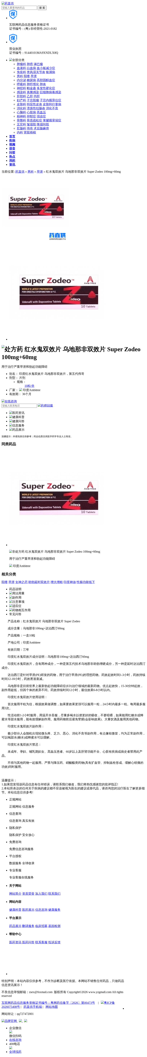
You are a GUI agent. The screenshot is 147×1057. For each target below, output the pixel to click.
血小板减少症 (46, 68)
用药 (12, 160)
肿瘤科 (21, 64)
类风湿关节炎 (36, 72)
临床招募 (41, 926)
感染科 (21, 92)
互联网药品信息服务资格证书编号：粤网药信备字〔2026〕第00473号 (48, 1002)
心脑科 (21, 112)
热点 (12, 156)
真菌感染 (33, 92)
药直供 (19, 171)
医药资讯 (15, 942)
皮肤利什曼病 (52, 104)
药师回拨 (47, 405)
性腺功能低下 (86, 582)
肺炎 (43, 84)
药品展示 (15, 926)
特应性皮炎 (34, 104)
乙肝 (30, 96)
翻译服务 (28, 926)
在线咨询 (11, 401)
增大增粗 (57, 582)
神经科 (21, 88)
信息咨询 (41, 909)
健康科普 (15, 909)
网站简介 (15, 893)
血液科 (21, 68)
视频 (12, 144)
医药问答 (28, 942)
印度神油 (70, 582)
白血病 (31, 68)
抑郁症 (31, 116)
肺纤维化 (33, 84)
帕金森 (31, 88)
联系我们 (54, 893)
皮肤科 (21, 104)
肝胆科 (21, 96)
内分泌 (21, 80)
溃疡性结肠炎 (36, 108)
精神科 (21, 116)
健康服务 (54, 909)
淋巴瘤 (38, 64)
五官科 (21, 124)
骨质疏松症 (34, 120)
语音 (12, 148)
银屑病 (50, 72)
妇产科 (21, 100)
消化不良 (52, 108)
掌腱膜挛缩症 (52, 120)
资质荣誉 (28, 893)
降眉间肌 (43, 124)
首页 (12, 136)
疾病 (12, 140)
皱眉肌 (31, 124)
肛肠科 (21, 128)
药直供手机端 (33, 1006)
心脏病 (31, 112)
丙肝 (37, 96)
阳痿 (27, 76)
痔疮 (30, 128)
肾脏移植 (30, 132)
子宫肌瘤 (33, 100)
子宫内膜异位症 (50, 100)
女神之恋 (21, 582)
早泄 (34, 76)
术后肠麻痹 (41, 128)
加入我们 (41, 893)
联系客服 (41, 942)
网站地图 (52, 1006)
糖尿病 (31, 80)
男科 (20, 76)
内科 (20, 132)
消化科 (21, 108)
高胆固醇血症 (46, 80)
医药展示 (28, 909)
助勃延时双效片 (39, 582)
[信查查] (21, 1021)
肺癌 (30, 64)
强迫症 (41, 116)
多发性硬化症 (46, 88)
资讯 (12, 164)
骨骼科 (21, 120)
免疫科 (21, 72)
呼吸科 (21, 84)
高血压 (41, 112)
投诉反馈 (54, 942)
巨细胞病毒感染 (50, 92)
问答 (12, 152)
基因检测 (54, 926)
